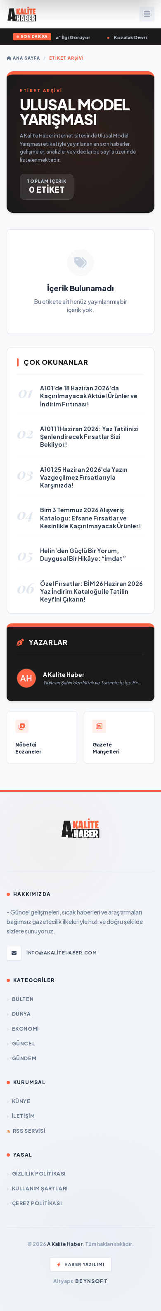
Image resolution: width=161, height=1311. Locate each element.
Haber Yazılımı (84, 1264)
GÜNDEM (24, 1058)
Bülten (22, 999)
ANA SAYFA (26, 58)
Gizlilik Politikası (39, 1174)
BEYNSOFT (91, 1281)
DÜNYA (21, 1014)
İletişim (23, 1116)
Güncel (23, 1043)
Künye (21, 1101)
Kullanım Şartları (40, 1188)
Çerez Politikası (37, 1203)
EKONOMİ (25, 1029)
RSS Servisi (29, 1131)
